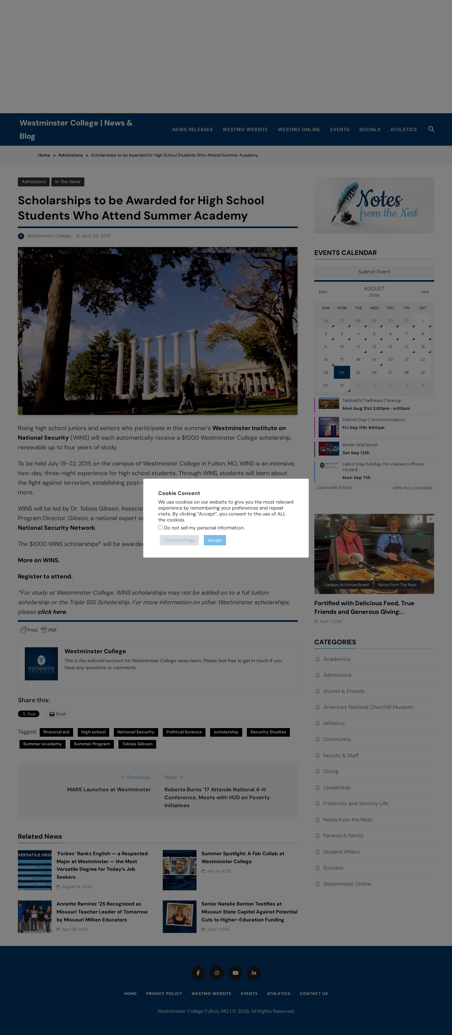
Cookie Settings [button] (179, 540)
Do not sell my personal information (204, 527)
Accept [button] (215, 540)
